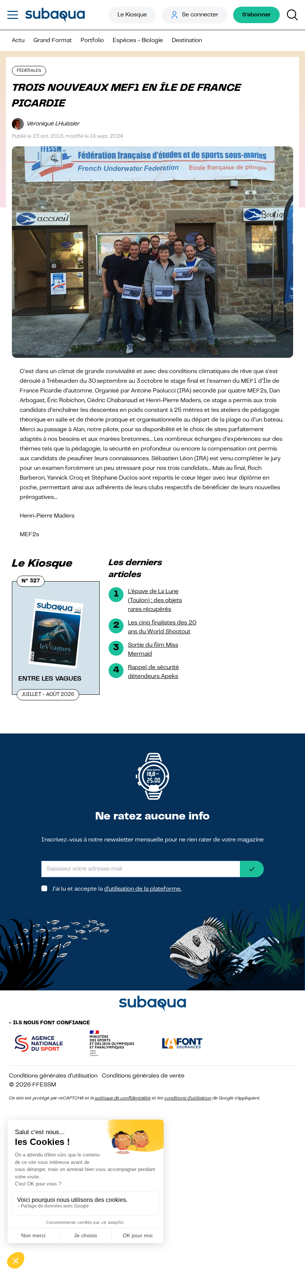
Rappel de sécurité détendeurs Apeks (153, 672)
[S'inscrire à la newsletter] (252, 869)
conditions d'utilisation (187, 1098)
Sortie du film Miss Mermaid (153, 650)
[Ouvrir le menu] (12, 15)
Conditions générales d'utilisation (53, 1076)
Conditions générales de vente (143, 1076)
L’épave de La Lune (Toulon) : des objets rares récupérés (155, 600)
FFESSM (44, 1085)
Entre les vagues (49, 678)
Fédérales (29, 71)
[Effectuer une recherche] (292, 15)
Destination (187, 40)
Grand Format (52, 40)
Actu (18, 40)
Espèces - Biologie (138, 40)
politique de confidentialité (123, 1098)
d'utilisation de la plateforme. (143, 889)
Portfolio (92, 40)
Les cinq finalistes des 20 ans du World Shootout (162, 627)
